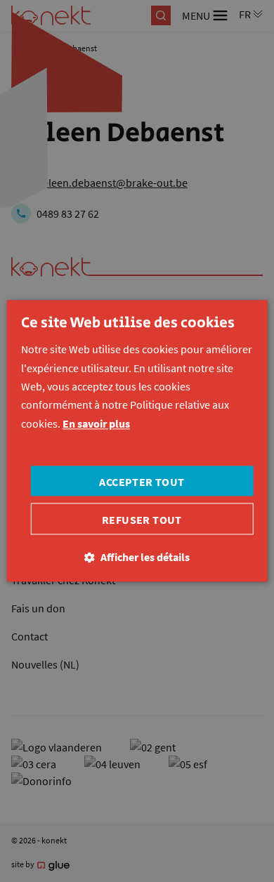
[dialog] (137, 441)
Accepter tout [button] (141, 482)
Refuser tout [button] (142, 520)
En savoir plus (96, 423)
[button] (137, 558)
